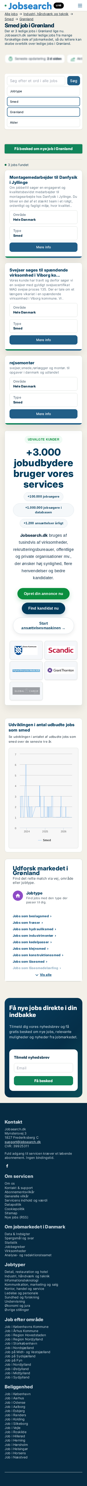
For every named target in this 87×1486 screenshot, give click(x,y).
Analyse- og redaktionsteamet (28, 1255)
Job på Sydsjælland (20, 1356)
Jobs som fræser (26, 922)
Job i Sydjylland (17, 1377)
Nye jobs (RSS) (16, 1217)
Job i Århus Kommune (21, 1331)
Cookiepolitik (15, 1209)
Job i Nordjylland (18, 1364)
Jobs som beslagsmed (31, 916)
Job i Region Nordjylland (24, 1339)
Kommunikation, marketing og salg (31, 1284)
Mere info (43, 247)
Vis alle (46, 975)
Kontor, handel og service (24, 1289)
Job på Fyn (13, 1360)
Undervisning (15, 1301)
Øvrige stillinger (17, 1310)
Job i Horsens (15, 1453)
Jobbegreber (15, 1247)
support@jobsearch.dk (23, 1142)
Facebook (7, 1166)
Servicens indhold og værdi (26, 1200)
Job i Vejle (12, 1428)
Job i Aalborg (15, 1407)
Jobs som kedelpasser (31, 942)
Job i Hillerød (15, 1436)
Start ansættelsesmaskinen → (43, 625)
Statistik (11, 1242)
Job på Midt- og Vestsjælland (28, 1352)
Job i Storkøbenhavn (21, 1343)
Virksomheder (15, 1251)
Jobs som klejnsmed (29, 948)
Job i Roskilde (15, 1432)
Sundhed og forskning (22, 1297)
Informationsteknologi (21, 1280)
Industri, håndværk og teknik (46, 14)
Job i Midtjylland (17, 1373)
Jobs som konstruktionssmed (37, 955)
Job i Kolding (15, 1419)
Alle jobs (11, 14)
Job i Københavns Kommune (26, 1327)
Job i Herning (15, 1440)
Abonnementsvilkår (19, 1192)
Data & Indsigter (17, 1234)
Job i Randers (15, 1415)
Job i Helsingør (16, 1449)
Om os (10, 1183)
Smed (9, 19)
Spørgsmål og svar (19, 1238)
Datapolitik (13, 1204)
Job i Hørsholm (16, 1445)
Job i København (18, 1394)
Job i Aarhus (14, 1398)
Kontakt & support (19, 1188)
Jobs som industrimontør (33, 935)
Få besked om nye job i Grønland (43, 148)
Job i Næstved (16, 1457)
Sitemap (11, 1213)
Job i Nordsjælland (19, 1348)
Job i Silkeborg (16, 1423)
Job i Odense (15, 1402)
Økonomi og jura (17, 1305)
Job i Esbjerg (15, 1411)
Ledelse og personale (21, 1293)
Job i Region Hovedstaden (25, 1335)
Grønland (26, 19)
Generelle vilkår (17, 1196)
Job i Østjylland (17, 1369)
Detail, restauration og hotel (26, 1272)
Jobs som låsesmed (29, 961)
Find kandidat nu (43, 608)
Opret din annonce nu (43, 594)
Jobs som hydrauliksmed (33, 929)
